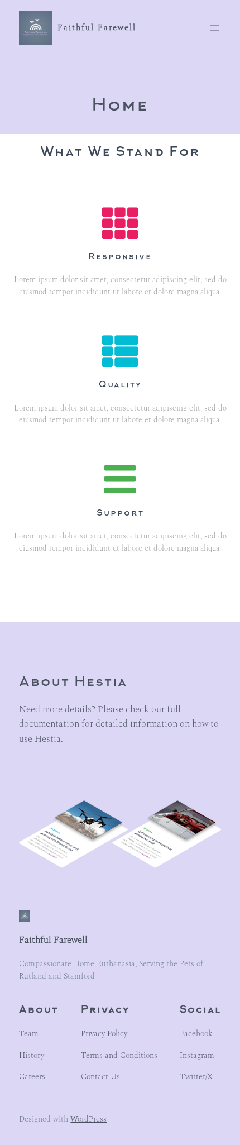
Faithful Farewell (96, 28)
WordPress (88, 1119)
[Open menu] (214, 28)
